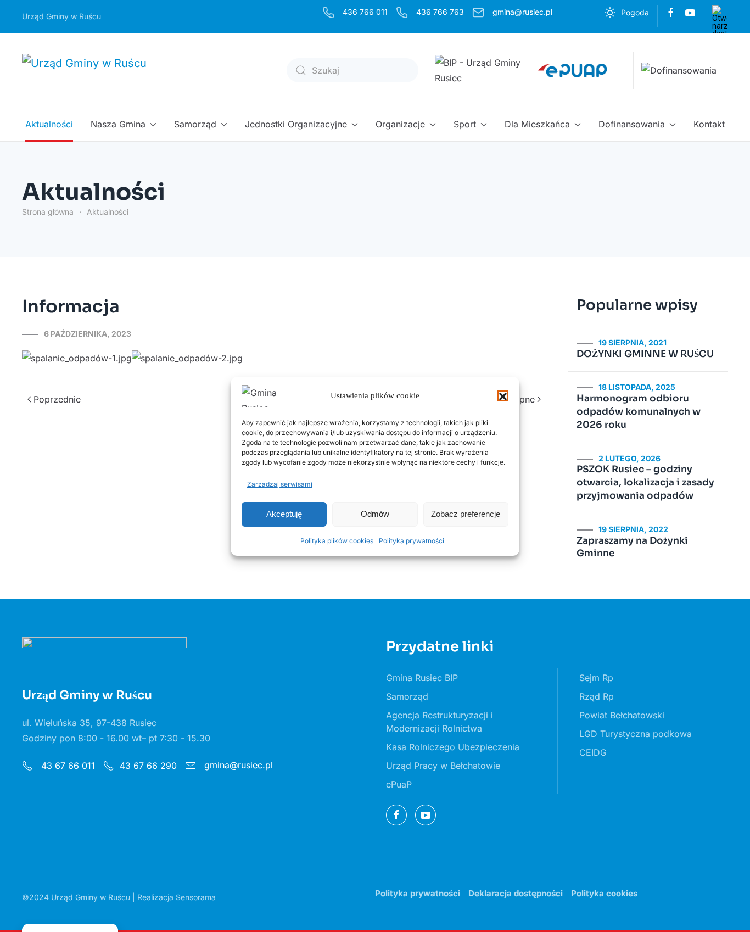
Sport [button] (465, 124)
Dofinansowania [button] (631, 124)
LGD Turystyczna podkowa (635, 733)
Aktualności (49, 124)
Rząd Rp (596, 696)
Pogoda (635, 12)
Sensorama (196, 897)
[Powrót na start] (92, 70)
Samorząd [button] (195, 124)
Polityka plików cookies (336, 541)
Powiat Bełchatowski (621, 715)
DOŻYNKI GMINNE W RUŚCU (645, 354)
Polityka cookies (604, 893)
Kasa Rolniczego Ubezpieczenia (452, 746)
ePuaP (399, 784)
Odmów (375, 513)
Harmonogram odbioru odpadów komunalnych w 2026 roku (639, 412)
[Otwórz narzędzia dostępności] (719, 13)
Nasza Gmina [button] (118, 124)
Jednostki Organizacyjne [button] (296, 124)
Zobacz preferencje (465, 513)
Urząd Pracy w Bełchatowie (443, 765)
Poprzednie (57, 399)
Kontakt (709, 124)
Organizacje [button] (400, 124)
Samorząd (407, 696)
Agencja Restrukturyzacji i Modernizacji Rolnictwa (439, 722)
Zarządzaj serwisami (279, 484)
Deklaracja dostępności (515, 893)
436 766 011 (365, 11)
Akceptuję (284, 513)
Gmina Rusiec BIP (422, 677)
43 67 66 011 (66, 765)
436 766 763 (440, 11)
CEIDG (593, 752)
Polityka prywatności (411, 541)
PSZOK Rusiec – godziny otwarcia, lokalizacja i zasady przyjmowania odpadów (645, 482)
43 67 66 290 (148, 765)
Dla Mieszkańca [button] (537, 124)
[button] (502, 395)
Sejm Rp (596, 677)
